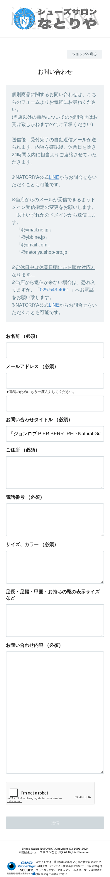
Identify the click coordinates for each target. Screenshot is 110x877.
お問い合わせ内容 (24, 645)
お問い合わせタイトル (29, 419)
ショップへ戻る (84, 54)
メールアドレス (22, 366)
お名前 (13, 336)
